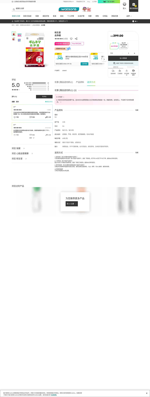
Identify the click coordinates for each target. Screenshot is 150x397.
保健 (37, 16)
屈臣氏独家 (27, 16)
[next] (104, 59)
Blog (88, 1)
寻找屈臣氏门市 (80, 1)
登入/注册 (70, 204)
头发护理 (81, 16)
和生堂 (58, 32)
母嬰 (90, 16)
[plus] (134, 53)
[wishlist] (71, 38)
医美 (54, 16)
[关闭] (146, 393)
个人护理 (70, 16)
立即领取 (84, 64)
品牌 (128, 16)
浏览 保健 (16, 148)
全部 (13, 102)
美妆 (61, 16)
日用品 (105, 16)
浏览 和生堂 (17, 159)
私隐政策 (53, 395)
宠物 (97, 16)
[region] (75, 393)
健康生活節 (16, 16)
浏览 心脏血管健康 (20, 153)
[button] (133, 6)
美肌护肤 (46, 16)
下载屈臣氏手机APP (68, 1)
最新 (17, 102)
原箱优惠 (114, 16)
